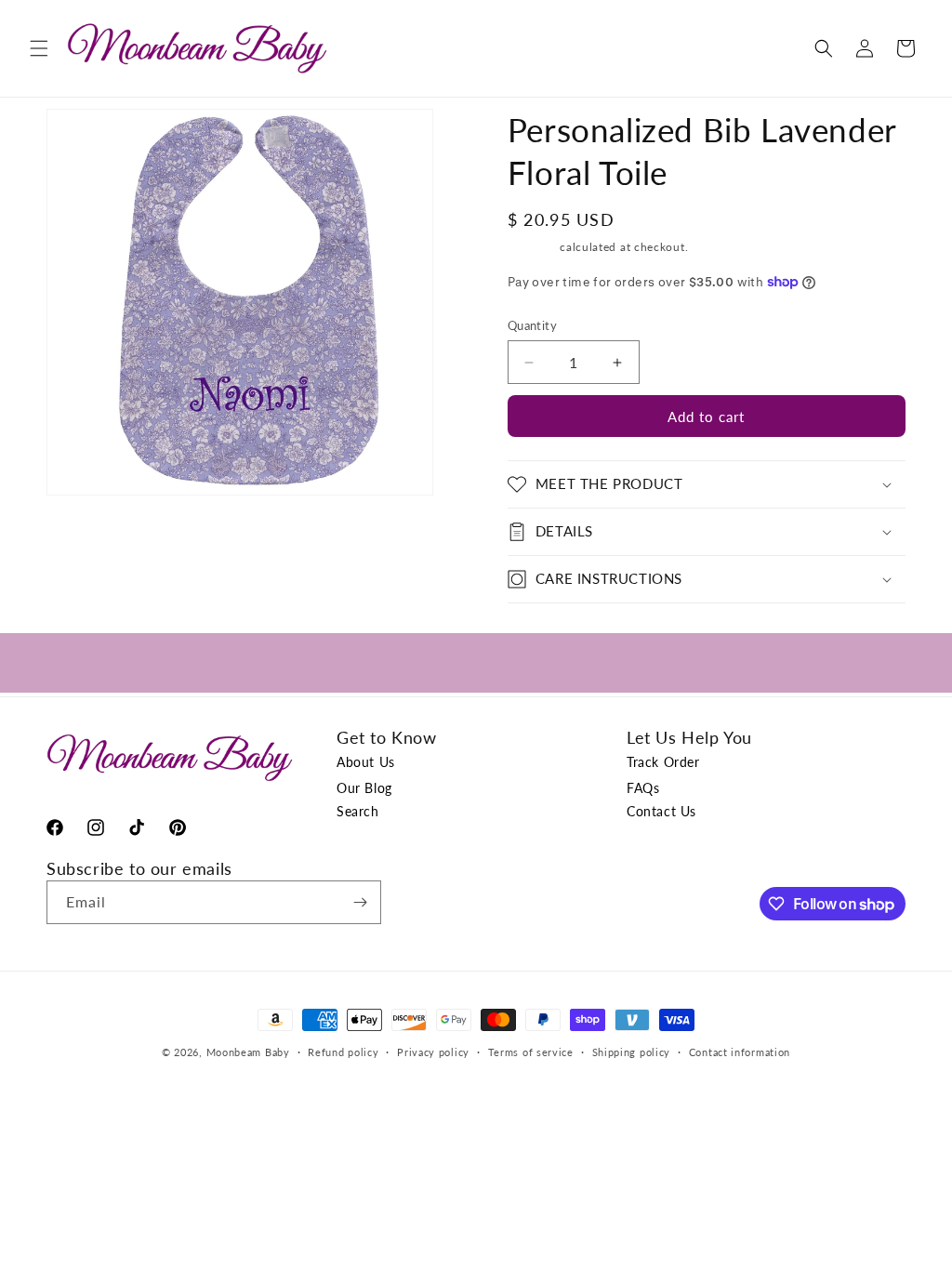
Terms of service (531, 1052)
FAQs (643, 788)
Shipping (532, 247)
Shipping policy (631, 1052)
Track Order (663, 762)
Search (358, 811)
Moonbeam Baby (248, 1052)
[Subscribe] (359, 902)
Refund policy (343, 1052)
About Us (366, 762)
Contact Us (661, 811)
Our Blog (364, 788)
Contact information (739, 1052)
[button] (39, 48)
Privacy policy (433, 1052)
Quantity (532, 325)
